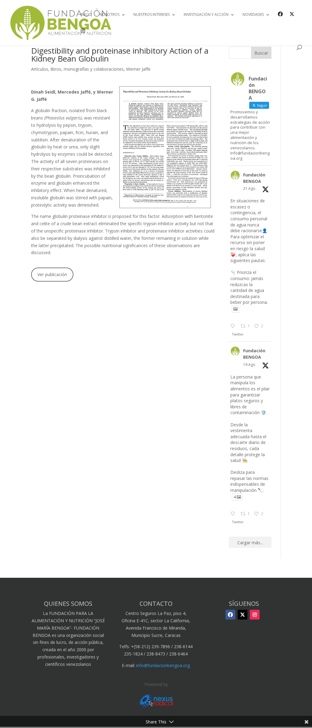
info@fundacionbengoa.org (163, 665)
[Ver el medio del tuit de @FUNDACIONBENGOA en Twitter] (235, 309)
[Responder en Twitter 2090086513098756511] (234, 514)
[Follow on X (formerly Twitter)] (242, 615)
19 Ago (249, 364)
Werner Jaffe (138, 69)
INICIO (86, 14)
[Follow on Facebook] (230, 615)
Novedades (253, 14)
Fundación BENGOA (254, 178)
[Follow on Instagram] (255, 615)
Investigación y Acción (206, 14)
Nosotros (109, 14)
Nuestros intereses (151, 14)
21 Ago (249, 188)
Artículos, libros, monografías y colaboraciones (77, 69)
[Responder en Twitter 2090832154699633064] (234, 326)
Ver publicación (52, 274)
